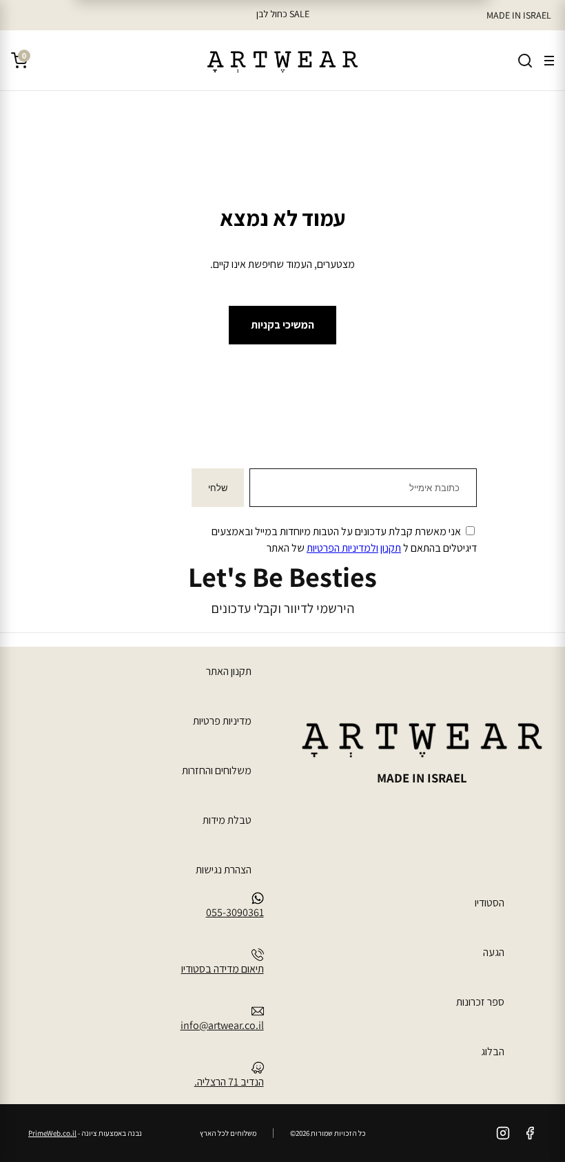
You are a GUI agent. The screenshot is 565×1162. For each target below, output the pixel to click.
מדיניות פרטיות (222, 721)
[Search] (525, 60)
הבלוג (492, 1051)
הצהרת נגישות (223, 869)
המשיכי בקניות (282, 325)
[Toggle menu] (549, 60)
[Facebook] (530, 1133)
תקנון (390, 548)
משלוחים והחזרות (216, 770)
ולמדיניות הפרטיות (342, 548)
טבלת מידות (227, 820)
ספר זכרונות (480, 1002)
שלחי (217, 488)
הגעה (493, 952)
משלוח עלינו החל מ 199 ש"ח (282, 14)
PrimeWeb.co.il (52, 1133)
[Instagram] (503, 1133)
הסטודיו (489, 902)
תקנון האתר (228, 671)
